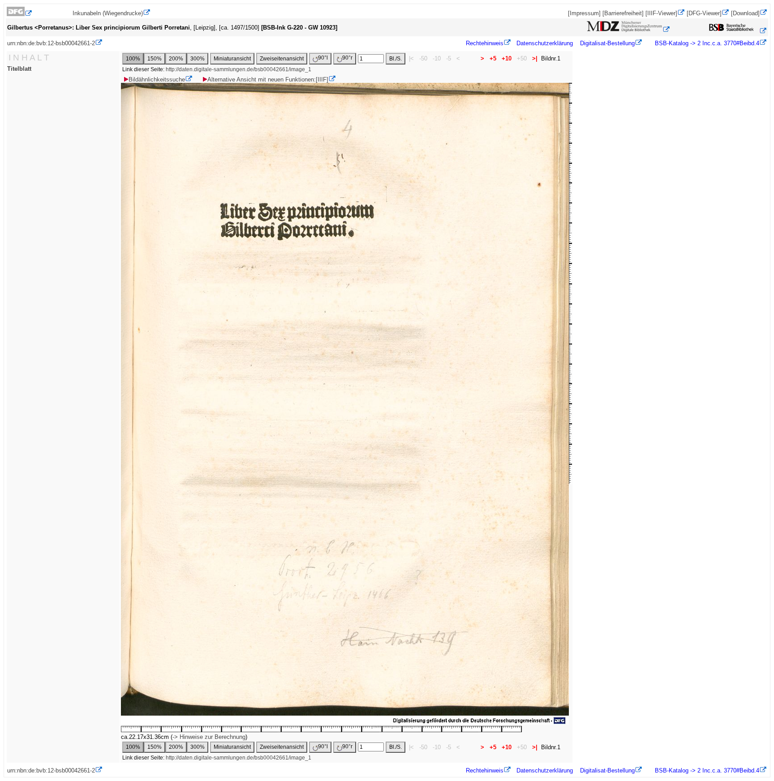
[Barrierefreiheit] (623, 13)
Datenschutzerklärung (544, 43)
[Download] (745, 13)
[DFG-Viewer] (704, 13)
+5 (493, 58)
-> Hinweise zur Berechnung (208, 737)
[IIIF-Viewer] (661, 13)
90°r (347, 58)
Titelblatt (19, 68)
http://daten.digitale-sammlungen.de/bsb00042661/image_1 (238, 69)
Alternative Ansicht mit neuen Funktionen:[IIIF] (267, 79)
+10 (506, 58)
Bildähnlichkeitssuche (157, 79)
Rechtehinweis (484, 43)
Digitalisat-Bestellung (607, 43)
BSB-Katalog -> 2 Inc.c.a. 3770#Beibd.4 (706, 43)
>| (534, 58)
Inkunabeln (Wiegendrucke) (108, 13)
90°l (323, 58)
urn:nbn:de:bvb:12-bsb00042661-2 (51, 43)
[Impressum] (584, 13)
